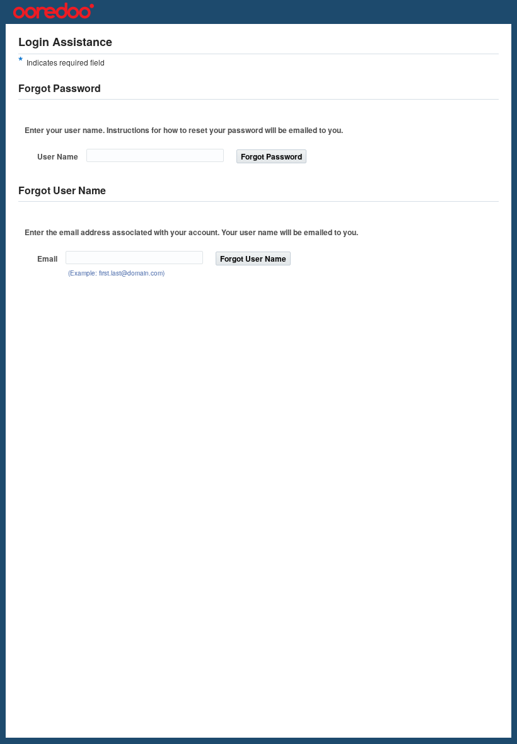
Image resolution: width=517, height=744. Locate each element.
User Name (57, 156)
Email (47, 258)
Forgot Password (271, 156)
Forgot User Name (253, 258)
